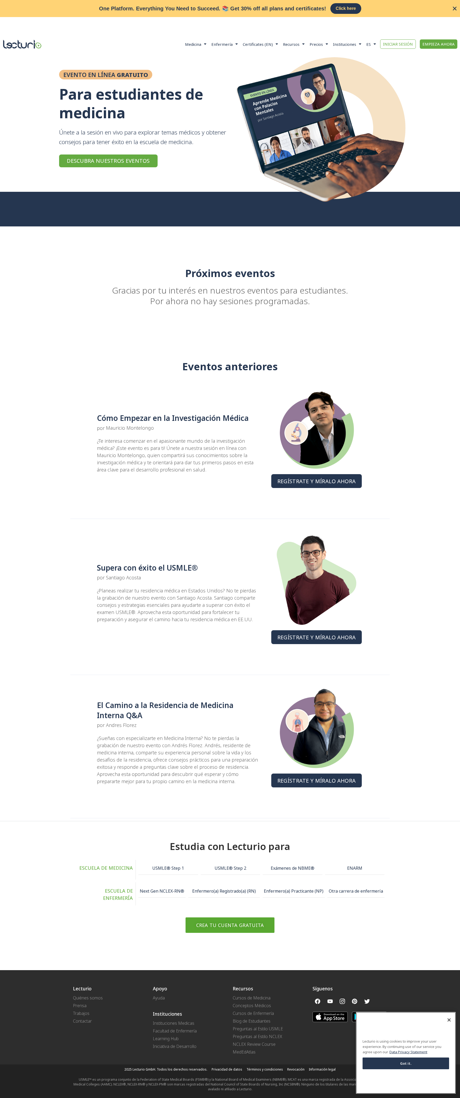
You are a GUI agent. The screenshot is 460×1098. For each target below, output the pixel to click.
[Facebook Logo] (318, 1001)
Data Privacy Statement (408, 1052)
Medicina (193, 44)
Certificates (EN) (258, 44)
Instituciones (344, 44)
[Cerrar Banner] (454, 8)
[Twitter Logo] (367, 1001)
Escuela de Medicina (106, 868)
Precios (316, 44)
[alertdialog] (230, 8)
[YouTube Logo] (330, 1001)
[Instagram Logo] (342, 1001)
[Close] (449, 1020)
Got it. (406, 1063)
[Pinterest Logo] (355, 1001)
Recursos (291, 44)
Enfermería (222, 44)
